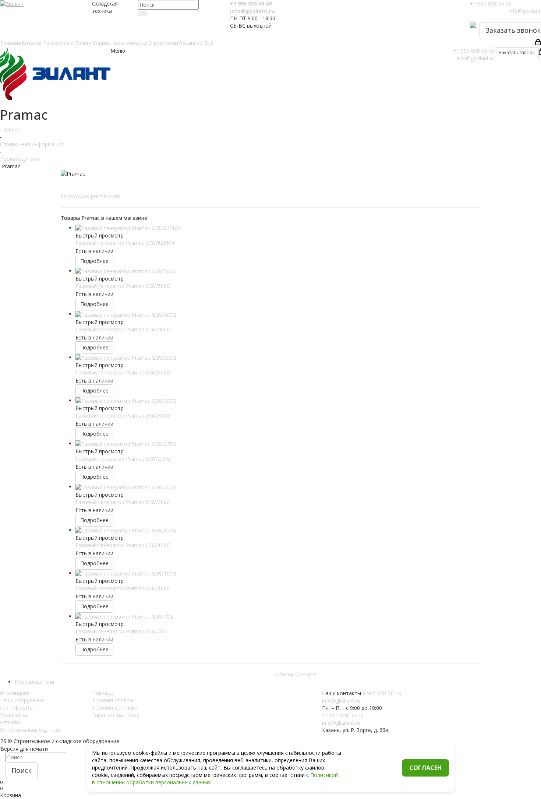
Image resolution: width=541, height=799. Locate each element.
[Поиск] (143, 13)
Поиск (21, 770)
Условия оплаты (112, 700)
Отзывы (10, 722)
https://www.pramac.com (91, 196)
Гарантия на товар (115, 714)
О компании (15, 692)
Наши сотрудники (22, 700)
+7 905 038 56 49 (251, 3)
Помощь (102, 692)
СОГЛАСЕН (425, 768)
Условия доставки (115, 707)
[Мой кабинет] (538, 43)
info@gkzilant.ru (252, 10)
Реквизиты (13, 714)
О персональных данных (30, 729)
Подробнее (94, 260)
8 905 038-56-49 (382, 693)
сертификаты (16, 707)
